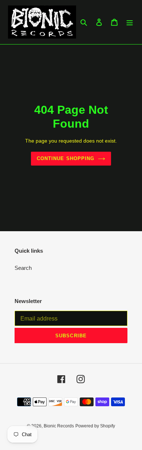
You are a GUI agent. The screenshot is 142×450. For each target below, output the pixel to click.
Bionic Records (59, 425)
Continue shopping (65, 158)
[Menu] (129, 22)
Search (23, 268)
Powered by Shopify (95, 425)
